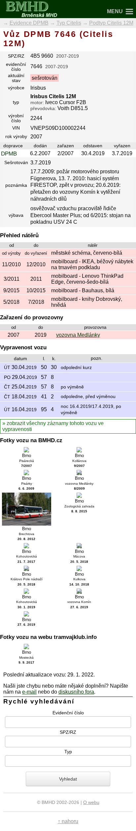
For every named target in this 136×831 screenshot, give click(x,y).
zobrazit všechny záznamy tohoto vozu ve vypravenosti (53, 426)
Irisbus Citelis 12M (53, 96)
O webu (91, 802)
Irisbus (38, 88)
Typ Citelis (68, 23)
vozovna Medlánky (78, 335)
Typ (68, 751)
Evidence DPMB (29, 23)
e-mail (29, 692)
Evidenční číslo (68, 712)
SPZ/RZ (68, 732)
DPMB (9, 153)
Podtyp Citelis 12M (111, 23)
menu (115, 11)
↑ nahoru (68, 821)
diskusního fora (76, 692)
